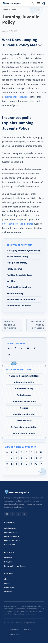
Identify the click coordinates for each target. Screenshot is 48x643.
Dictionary (8, 557)
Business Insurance (12, 540)
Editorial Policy (15, 634)
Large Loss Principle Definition (10, 324)
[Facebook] (6, 514)
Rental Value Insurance (24, 433)
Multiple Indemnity (24, 388)
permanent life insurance (17, 96)
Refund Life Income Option (24, 427)
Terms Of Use (14, 629)
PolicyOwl (8, 562)
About (6, 579)
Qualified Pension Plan (24, 414)
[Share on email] (34, 348)
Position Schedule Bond (24, 401)
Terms (13, 9)
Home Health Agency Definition (37, 324)
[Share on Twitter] (9, 348)
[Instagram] (24, 514)
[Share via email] (28, 348)
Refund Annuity (24, 420)
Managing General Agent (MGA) (24, 375)
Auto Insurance (10, 528)
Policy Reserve (24, 395)
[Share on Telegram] (21, 348)
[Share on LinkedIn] (9, 355)
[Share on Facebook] (15, 348)
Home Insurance (10, 532)
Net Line (24, 407)
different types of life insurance (17, 223)
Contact (7, 583)
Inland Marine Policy (24, 382)
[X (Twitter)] (12, 514)
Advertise (8, 591)
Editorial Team (9, 587)
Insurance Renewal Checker (15, 566)
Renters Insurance (11, 536)
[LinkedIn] (18, 514)
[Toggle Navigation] (39, 3)
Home (5, 9)
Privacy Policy (26, 629)
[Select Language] (44, 3)
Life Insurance (9, 544)
